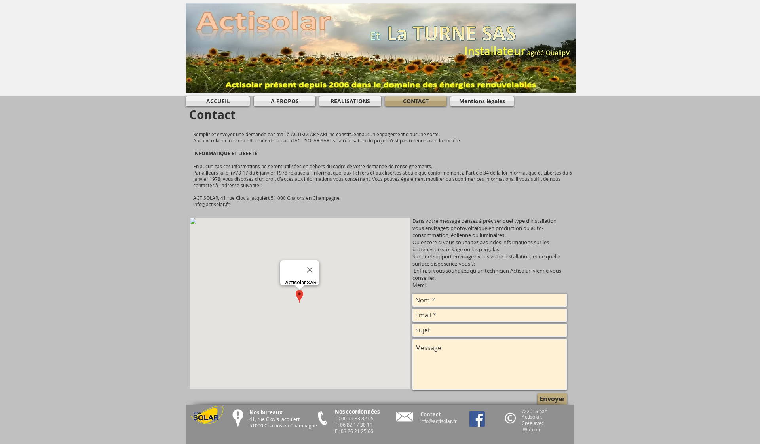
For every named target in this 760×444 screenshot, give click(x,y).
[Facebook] (477, 419)
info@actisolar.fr (438, 421)
